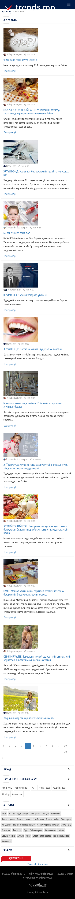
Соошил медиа (8, 835)
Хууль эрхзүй (22, 813)
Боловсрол (6, 830)
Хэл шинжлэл (50, 830)
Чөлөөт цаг (6, 841)
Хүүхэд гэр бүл (52, 819)
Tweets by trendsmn (37, 864)
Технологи (55, 813)
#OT (34, 787)
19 (65, 745)
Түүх (26, 830)
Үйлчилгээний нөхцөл (41, 873)
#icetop (6, 794)
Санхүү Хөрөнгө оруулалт (48, 824)
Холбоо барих (65, 873)
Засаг (4, 813)
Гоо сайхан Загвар (61, 835)
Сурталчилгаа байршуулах (37, 877)
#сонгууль (7, 787)
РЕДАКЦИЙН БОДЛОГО (13, 873)
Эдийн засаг (38, 819)
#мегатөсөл (44, 787)
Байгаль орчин (36, 830)
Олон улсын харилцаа (39, 813)
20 (65, 751)
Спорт (35, 835)
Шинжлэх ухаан (8, 819)
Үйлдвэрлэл (66, 819)
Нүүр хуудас (7, 11)
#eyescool (17, 794)
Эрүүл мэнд (66, 824)
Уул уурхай (6, 824)
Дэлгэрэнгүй (9, 70)
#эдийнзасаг (59, 787)
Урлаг (28, 835)
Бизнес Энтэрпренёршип (24, 824)
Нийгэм (61, 830)
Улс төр (12, 813)
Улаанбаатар (45, 835)
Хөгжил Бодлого (24, 819)
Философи (17, 830)
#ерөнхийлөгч (22, 787)
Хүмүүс (20, 835)
